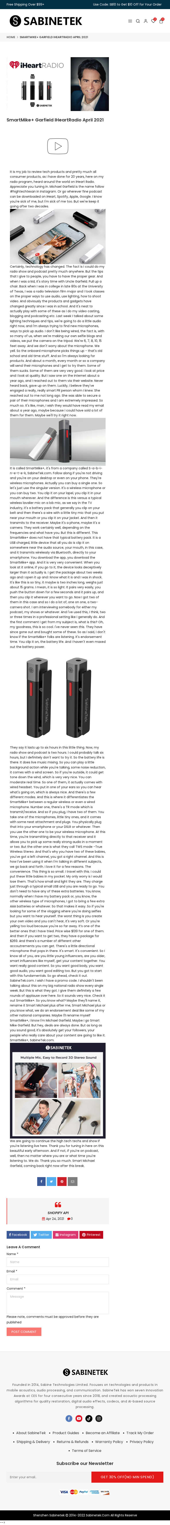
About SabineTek (31, 1432)
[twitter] (51, 1181)
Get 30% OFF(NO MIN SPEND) (127, 1477)
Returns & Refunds (73, 1441)
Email (12, 1271)
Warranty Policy (109, 1441)
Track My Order (140, 1432)
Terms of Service (86, 1450)
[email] (72, 1181)
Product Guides (65, 1432)
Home (11, 37)
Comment (16, 1288)
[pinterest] (62, 1181)
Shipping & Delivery (33, 1441)
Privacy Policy (142, 1441)
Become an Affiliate (103, 1432)
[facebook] (41, 1181)
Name (12, 1254)
